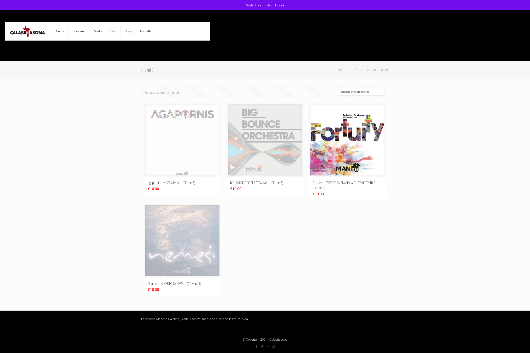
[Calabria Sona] (28, 31)
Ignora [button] (279, 5)
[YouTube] (268, 346)
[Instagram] (273, 346)
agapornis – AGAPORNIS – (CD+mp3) (171, 182)
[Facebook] (256, 346)
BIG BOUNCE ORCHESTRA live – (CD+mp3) (256, 182)
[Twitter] (262, 346)
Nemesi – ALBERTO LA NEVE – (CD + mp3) (174, 283)
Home (342, 70)
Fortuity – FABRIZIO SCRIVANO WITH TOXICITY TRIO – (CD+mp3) (345, 185)
